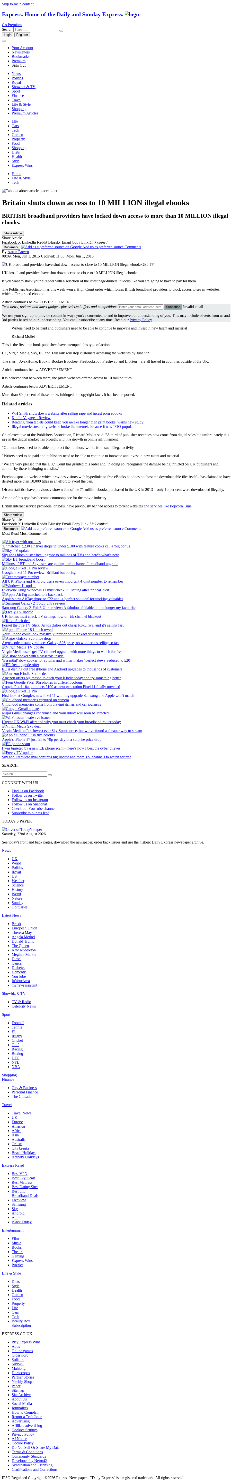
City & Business (24, 1088)
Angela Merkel (23, 937)
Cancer (17, 963)
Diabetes (18, 968)
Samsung (19, 1204)
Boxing (17, 1053)
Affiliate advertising (27, 1425)
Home (16, 174)
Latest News (11, 915)
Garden (17, 135)
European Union (24, 928)
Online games (22, 1351)
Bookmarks (20, 56)
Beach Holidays (24, 1153)
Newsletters (21, 52)
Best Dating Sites (25, 1187)
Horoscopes (21, 1373)
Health (17, 156)
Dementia (19, 972)
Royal (16, 82)
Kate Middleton (24, 950)
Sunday (17, 903)
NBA (16, 1067)
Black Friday (22, 1222)
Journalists (20, 1408)
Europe (17, 1122)
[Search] (61, 30)
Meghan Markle (24, 954)
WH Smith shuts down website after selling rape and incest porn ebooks (67, 413)
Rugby (17, 1036)
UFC (15, 1058)
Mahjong (19, 1368)
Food (16, 143)
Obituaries (19, 907)
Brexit (16, 924)
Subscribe (173, 307)
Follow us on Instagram (30, 800)
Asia (15, 1135)
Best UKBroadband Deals (25, 1193)
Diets (16, 152)
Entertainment (12, 1230)
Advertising (21, 1421)
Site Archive (21, 1395)
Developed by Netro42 (29, 1461)
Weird (16, 894)
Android (18, 1213)
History (17, 889)
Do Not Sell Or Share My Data (36, 1447)
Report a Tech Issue (27, 1417)
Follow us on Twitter (28, 795)
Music (16, 1243)
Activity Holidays (25, 1157)
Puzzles (17, 1265)
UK (15, 859)
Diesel (16, 959)
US (14, 876)
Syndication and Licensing (32, 1465)
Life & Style (21, 104)
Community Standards (29, 1456)
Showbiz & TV (24, 87)
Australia (19, 1139)
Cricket (17, 1040)
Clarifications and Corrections (34, 1469)
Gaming (18, 1256)
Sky (15, 1209)
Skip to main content (18, 4)
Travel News (21, 1113)
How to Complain (25, 1412)
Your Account (22, 48)
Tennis (17, 1027)
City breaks (20, 1148)
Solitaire (18, 1360)
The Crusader (22, 1096)
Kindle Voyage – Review (31, 418)
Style (15, 161)
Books (17, 1247)
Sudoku (18, 1364)
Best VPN (19, 1174)
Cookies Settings (24, 1430)
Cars (15, 126)
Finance (18, 95)
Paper (16, 1386)
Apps (16, 1346)
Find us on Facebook (28, 791)
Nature (17, 898)
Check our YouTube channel (33, 808)
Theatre (17, 1252)
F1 (14, 1031)
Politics (17, 78)
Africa (16, 1131)
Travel (16, 100)
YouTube (19, 976)
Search (7, 29)
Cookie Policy (23, 1443)
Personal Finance (25, 1092)
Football (18, 1023)
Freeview (19, 1200)
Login (7, 35)
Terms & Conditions (27, 1452)
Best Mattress (22, 1182)
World (16, 863)
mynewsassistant (24, 985)
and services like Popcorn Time (168, 506)
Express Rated (13, 1165)
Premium (19, 61)
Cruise (17, 1144)
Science (18, 885)
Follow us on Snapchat (29, 804)
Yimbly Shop (22, 1381)
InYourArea (21, 981)
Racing (17, 1049)
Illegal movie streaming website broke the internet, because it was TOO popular (73, 426)
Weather (18, 881)
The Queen (20, 946)
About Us (19, 1399)
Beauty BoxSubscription (21, 1323)
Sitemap (18, 1390)
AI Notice (19, 1439)
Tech (15, 130)
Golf (15, 1045)
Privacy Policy (141, 320)
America (18, 1126)
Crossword (20, 1355)
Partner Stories (23, 1377)
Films (16, 1238)
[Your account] (4, 40)
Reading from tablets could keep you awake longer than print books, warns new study (77, 422)
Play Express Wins (26, 1342)
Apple (16, 1217)
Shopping (19, 109)
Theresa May (22, 932)
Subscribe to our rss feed (30, 813)
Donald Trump (23, 941)
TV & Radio (21, 1002)
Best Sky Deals (23, 1178)
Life (15, 121)
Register (22, 35)
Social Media (22, 1403)
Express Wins (22, 165)
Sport (16, 91)
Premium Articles (25, 113)
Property (18, 139)
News (16, 74)
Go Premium (12, 25)
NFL (15, 1062)
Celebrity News (24, 1006)
